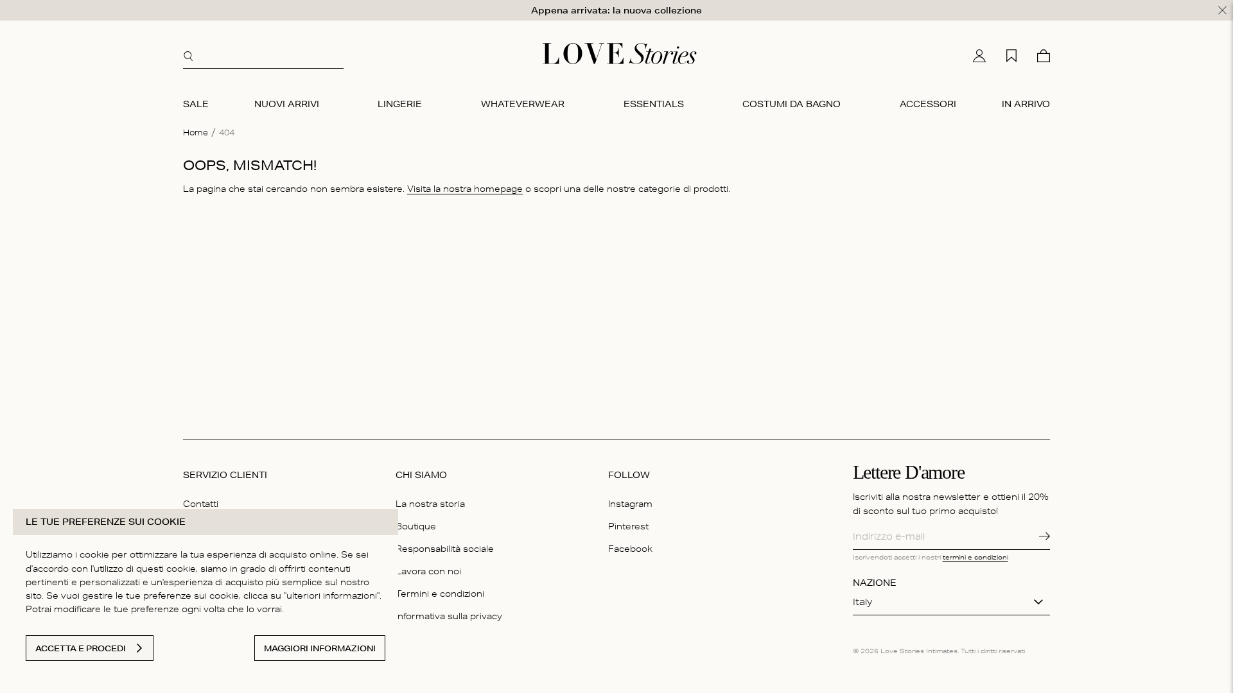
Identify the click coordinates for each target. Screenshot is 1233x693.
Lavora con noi (428, 571)
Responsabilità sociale (445, 548)
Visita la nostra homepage (465, 188)
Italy (862, 602)
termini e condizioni (975, 556)
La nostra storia (430, 503)
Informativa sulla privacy (449, 616)
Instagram (630, 503)
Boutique (416, 526)
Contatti (200, 503)
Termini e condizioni (440, 593)
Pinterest (628, 526)
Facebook (630, 548)
